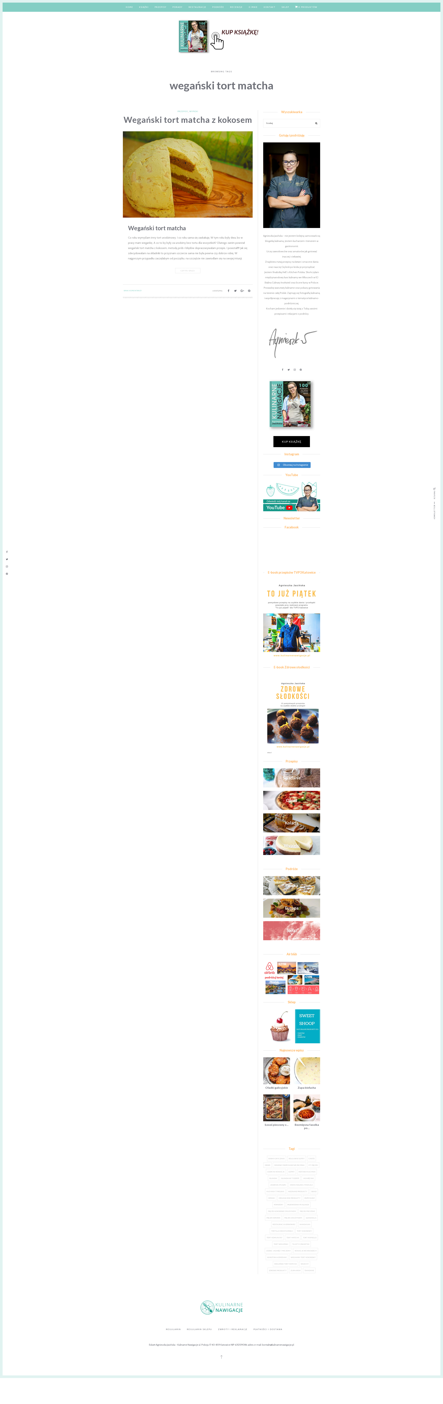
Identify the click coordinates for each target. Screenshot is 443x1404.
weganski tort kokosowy (303, 1257)
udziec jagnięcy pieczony (278, 1251)
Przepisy (160, 7)
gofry (291, 1172)
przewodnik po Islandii (298, 1205)
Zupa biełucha (307, 1087)
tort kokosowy (304, 1231)
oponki (271, 1198)
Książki (144, 7)
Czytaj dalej (188, 271)
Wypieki (193, 111)
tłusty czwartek (300, 1244)
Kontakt (269, 7)
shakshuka (305, 1224)
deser (267, 1165)
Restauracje (197, 7)
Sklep (285, 7)
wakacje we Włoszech (306, 1251)
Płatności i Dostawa (268, 1329)
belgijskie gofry (297, 1158)
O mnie (253, 7)
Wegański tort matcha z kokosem (188, 120)
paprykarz (309, 1198)
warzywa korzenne (277, 1257)
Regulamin (173, 1329)
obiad (314, 1191)
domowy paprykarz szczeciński (289, 1165)
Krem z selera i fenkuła (301, 1185)
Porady (178, 7)
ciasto (312, 1158)
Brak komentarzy (133, 290)
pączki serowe (273, 1218)
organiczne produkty (289, 1198)
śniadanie (309, 1270)
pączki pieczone (307, 1211)
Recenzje (236, 7)
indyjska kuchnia (307, 1172)
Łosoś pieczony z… (276, 1124)
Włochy (305, 1264)
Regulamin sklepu (199, 1329)
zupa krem (296, 1270)
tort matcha (292, 1237)
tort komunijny (274, 1237)
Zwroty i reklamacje (232, 1329)
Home (129, 7)
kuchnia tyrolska (275, 1191)
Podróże (218, 7)
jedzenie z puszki (278, 1185)
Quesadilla (311, 1218)
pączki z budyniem (293, 1218)
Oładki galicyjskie (276, 1087)
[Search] (316, 123)
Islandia (273, 1178)
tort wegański (281, 1244)
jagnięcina (308, 1178)
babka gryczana (276, 1158)
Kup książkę (291, 441)
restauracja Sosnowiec (284, 1224)
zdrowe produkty (278, 1270)
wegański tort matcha (285, 1264)
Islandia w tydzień (290, 1178)
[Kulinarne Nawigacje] (221, 35)
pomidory (278, 1205)
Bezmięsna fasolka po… (307, 1126)
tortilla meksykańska (282, 1231)
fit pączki (313, 1165)
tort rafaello (310, 1237)
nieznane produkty (297, 1191)
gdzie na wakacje (275, 1172)
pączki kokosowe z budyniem (282, 1211)
